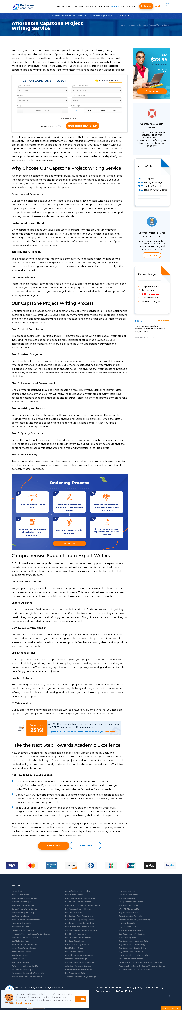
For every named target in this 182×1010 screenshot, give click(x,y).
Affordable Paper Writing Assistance (81, 930)
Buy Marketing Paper (21, 941)
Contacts (131, 6)
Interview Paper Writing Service (79, 959)
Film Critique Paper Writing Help (79, 955)
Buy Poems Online (127, 898)
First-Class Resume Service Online (80, 898)
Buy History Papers (20, 955)
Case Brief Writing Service (23, 930)
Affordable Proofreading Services (79, 962)
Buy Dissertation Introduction (132, 934)
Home (122, 25)
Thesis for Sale (18, 959)
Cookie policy (103, 991)
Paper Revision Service (21, 952)
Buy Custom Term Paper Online (79, 916)
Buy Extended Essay (127, 927)
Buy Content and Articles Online (26, 920)
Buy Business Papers (74, 952)
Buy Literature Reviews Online (25, 937)
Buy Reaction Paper (20, 895)
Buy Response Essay (20, 916)
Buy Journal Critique (20, 962)
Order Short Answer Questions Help (134, 920)
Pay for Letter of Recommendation (134, 969)
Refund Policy (123, 991)
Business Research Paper (22, 969)
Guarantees (103, 6)
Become (110, 81)
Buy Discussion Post (20, 927)
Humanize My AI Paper (21, 902)
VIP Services (17, 891)
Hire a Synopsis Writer (128, 895)
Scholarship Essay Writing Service (79, 920)
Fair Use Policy (154, 987)
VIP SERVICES (69, 118)
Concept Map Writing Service (24, 909)
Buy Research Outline (128, 912)
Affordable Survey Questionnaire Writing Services (140, 962)
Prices (68, 6)
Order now (146, 6)
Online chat (85, 846)
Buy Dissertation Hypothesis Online (134, 941)
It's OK (81, 999)
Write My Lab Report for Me (131, 959)
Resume (115, 6)
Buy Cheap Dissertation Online (78, 937)
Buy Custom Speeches (75, 895)
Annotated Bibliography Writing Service (82, 905)
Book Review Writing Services (78, 902)
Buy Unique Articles (73, 912)
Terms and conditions (108, 987)
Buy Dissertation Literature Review (27, 977)
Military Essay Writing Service (24, 948)
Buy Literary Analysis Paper (23, 905)
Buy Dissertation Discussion (131, 952)
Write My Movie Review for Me (25, 966)
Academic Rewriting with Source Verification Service (142, 966)
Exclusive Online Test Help (130, 916)
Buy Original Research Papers (24, 898)
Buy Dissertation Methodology (132, 944)
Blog (123, 6)
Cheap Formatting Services (77, 944)
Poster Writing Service (128, 937)
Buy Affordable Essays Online (77, 891)
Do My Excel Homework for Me (78, 969)
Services (60, 6)
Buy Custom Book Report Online (79, 927)
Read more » (23, 1003)
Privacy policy (134, 987)
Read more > (124, 15)
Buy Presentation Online (76, 973)
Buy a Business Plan (127, 923)
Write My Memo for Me (129, 909)
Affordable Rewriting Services (78, 966)
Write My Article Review (22, 923)
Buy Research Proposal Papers (78, 909)
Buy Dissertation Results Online (132, 948)
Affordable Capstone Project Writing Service (31, 934)
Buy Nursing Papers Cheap (23, 912)
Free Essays (78, 6)
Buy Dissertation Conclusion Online (134, 955)
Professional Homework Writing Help (28, 973)
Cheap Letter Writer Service (131, 902)
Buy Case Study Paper (74, 941)
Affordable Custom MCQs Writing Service (83, 977)
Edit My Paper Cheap (74, 948)
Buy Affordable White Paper (131, 930)
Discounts (91, 6)
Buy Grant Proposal (127, 891)
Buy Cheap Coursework (75, 934)
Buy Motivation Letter (128, 905)
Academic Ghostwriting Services (79, 923)
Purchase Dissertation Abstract (25, 944)
